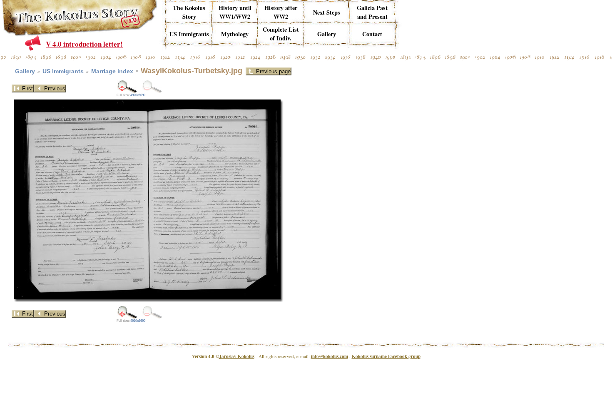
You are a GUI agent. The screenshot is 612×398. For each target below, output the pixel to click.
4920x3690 (137, 95)
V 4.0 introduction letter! (84, 44)
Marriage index (112, 71)
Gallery (25, 71)
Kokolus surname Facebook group (386, 356)
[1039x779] (127, 86)
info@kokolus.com (329, 356)
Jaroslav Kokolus (236, 356)
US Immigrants (63, 71)
